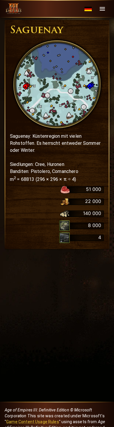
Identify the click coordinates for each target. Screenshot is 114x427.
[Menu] (102, 9)
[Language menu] (88, 9)
